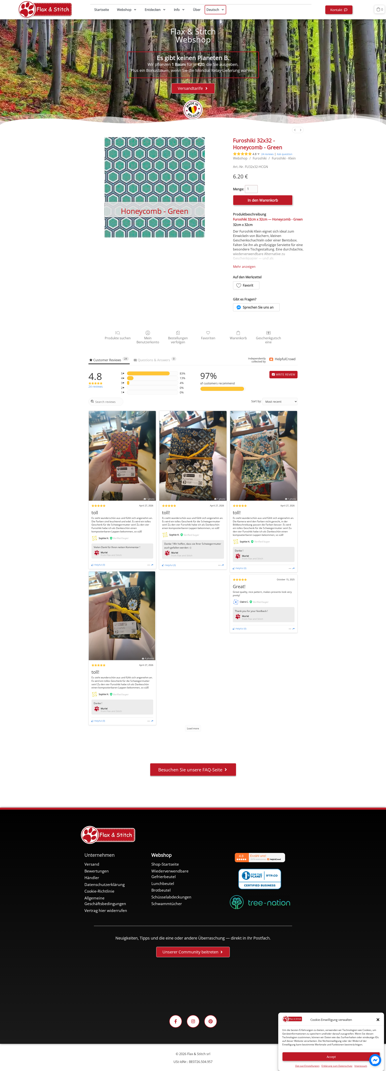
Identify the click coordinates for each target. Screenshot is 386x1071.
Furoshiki (260, 158)
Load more (193, 728)
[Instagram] (193, 1021)
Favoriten (208, 338)
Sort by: (256, 401)
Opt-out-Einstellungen (307, 1066)
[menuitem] (295, 130)
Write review (285, 374)
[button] (378, 1020)
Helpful (98, 564)
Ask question (284, 154)
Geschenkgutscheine (268, 340)
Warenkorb (238, 338)
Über (197, 9)
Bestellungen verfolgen (178, 340)
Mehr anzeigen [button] (244, 266)
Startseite (101, 9)
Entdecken (153, 9)
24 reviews (267, 154)
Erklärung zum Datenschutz (336, 1066)
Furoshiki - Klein (284, 158)
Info (177, 9)
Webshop (124, 9)
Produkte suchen (118, 338)
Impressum (360, 1066)
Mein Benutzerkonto (148, 340)
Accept (331, 1057)
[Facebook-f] (175, 1021)
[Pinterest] (210, 1021)
